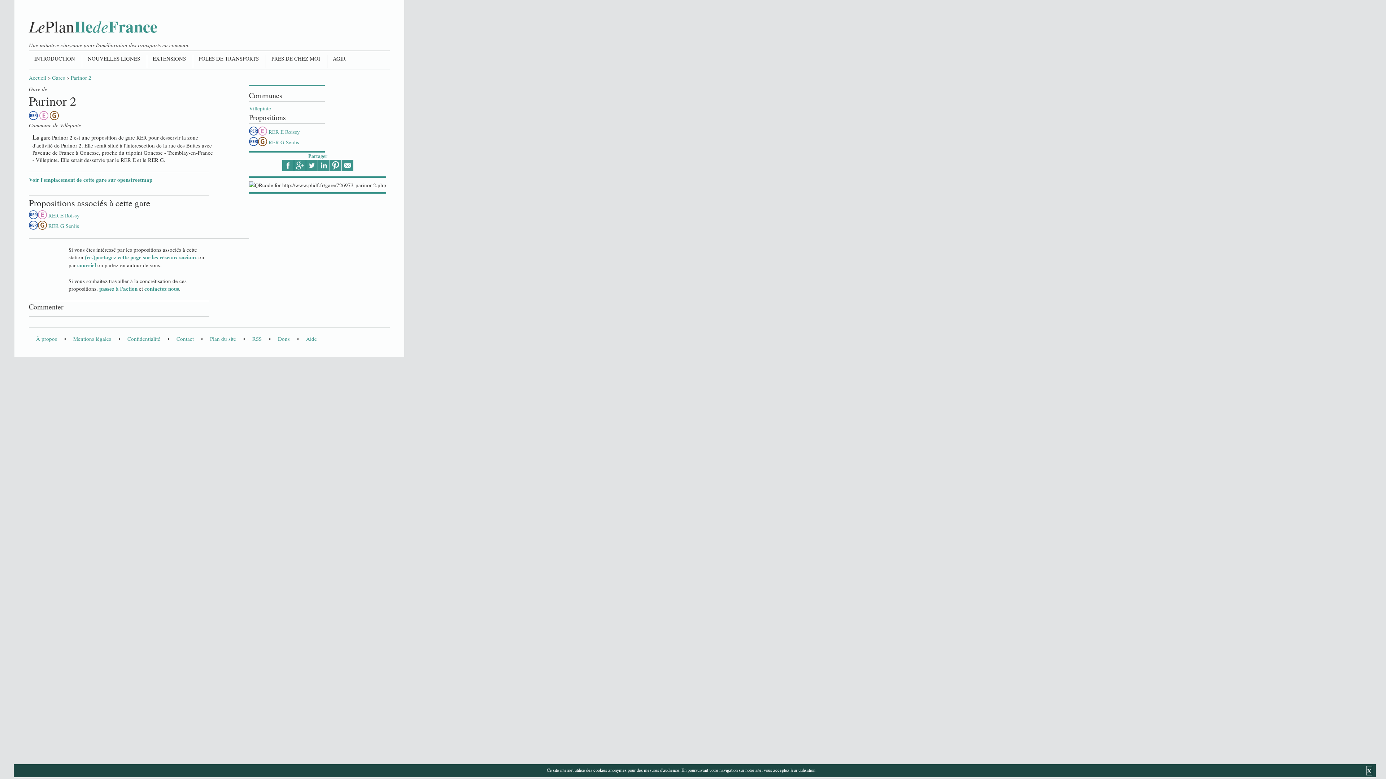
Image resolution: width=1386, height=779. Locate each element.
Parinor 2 (81, 77)
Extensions (169, 58)
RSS (257, 338)
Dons (284, 338)
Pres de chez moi (295, 58)
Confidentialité (143, 338)
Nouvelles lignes (114, 58)
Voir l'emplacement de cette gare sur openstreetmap (90, 180)
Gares (58, 77)
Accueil (37, 77)
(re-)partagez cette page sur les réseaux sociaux (141, 257)
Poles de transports (229, 58)
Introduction (54, 58)
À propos (46, 338)
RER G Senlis (284, 142)
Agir (339, 58)
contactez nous (161, 288)
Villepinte (260, 108)
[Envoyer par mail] (347, 165)
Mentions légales (92, 338)
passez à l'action (118, 288)
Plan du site (223, 338)
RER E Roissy (284, 131)
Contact (185, 338)
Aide (311, 338)
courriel (86, 265)
